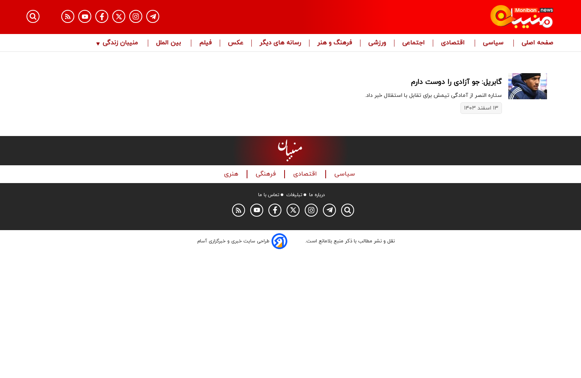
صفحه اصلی (537, 43)
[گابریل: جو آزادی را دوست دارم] (527, 86)
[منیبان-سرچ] (347, 210)
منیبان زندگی (120, 43)
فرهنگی (267, 174)
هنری (232, 174)
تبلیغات (294, 195)
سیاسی (494, 43)
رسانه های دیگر (280, 43)
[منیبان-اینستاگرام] (135, 16)
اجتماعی (413, 43)
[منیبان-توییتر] (118, 16)
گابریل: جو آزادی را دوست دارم (456, 82)
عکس (235, 43)
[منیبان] (474, 17)
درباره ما (317, 195)
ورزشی (377, 43)
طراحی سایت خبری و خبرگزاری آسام (233, 241)
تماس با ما (268, 195)
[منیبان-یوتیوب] (84, 16)
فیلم (205, 43)
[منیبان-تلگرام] (152, 16)
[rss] (67, 16)
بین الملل (169, 43)
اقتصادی (454, 43)
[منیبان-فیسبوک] (101, 16)
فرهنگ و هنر (334, 43)
